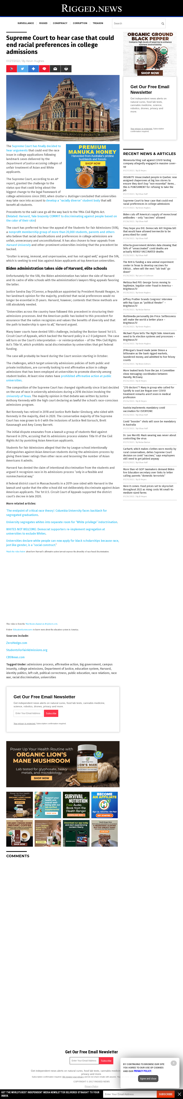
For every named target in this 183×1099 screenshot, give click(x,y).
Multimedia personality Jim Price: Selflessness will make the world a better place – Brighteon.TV (149, 319)
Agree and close (148, 1078)
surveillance (26, 23)
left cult (33, 673)
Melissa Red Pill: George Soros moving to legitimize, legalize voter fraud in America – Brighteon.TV (148, 285)
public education (79, 673)
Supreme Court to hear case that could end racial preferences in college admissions (148, 202)
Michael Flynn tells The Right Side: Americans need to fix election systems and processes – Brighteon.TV (149, 336)
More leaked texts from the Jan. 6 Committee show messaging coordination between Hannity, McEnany (149, 374)
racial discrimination (25, 677)
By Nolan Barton (143, 310)
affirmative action (66, 664)
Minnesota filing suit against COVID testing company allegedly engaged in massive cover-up (149, 163)
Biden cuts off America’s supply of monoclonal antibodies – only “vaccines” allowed (150, 216)
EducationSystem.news (23, 629)
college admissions (30, 668)
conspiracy (60, 23)
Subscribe (165, 1094)
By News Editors (143, 364)
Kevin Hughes (35, 61)
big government (90, 664)
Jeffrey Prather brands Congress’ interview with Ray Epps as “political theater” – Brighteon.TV (147, 302)
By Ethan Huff (141, 194)
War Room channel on (41, 623)
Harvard (105, 668)
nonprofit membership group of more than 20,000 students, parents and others (62, 232)
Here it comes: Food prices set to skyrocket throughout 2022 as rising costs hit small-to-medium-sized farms (148, 489)
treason (98, 23)
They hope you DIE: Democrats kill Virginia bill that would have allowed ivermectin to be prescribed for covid (149, 231)
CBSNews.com (15, 657)
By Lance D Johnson (144, 276)
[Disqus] (63, 905)
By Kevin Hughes (143, 208)
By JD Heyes (141, 170)
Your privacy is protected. (25, 723)
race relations (100, 673)
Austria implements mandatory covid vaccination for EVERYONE (144, 409)
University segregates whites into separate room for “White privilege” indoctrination (61, 522)
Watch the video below (15, 551)
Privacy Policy (91, 1086)
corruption (80, 23)
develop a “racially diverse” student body (73, 200)
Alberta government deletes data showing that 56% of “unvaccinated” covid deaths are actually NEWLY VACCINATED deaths (150, 248)
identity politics (16, 673)
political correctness (52, 673)
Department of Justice (59, 668)
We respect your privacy (73, 1077)
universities (48, 677)
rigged (43, 23)
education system (86, 668)
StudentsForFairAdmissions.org (26, 650)
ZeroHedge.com (16, 643)
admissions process (40, 664)
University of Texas (18, 396)
